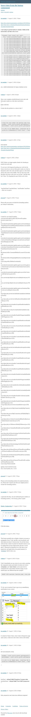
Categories (8, 706)
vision (2, 12)
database (11, 12)
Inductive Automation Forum (8, 1)
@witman (3, 551)
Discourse (9, 713)
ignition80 (6, 12)
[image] (15, 594)
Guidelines (15, 706)
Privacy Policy (4, 709)
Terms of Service (23, 706)
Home (2, 706)
